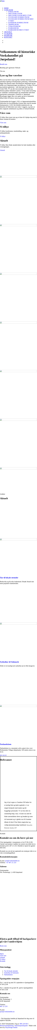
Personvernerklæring (6, 1025)
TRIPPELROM (13, 24)
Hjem (2, 954)
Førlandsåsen (5, 744)
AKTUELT (8, 32)
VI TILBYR (8, 33)
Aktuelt (2, 957)
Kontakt (2, 961)
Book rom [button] (3, 946)
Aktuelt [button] (2, 150)
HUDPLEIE (8, 35)
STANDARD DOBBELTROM (18, 17)
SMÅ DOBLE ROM (15, 13)
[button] (18, 540)
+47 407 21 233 (11, 862)
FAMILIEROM (13, 28)
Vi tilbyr (2, 959)
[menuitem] (20, 8)
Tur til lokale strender (9, 578)
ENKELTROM (13, 12)
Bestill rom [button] (3, 64)
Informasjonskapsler (21, 1025)
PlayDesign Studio (11, 1027)
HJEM (6, 8)
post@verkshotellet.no (12, 861)
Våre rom (3, 955)
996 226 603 (24, 1024)
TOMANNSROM (14, 26)
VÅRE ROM (8, 10)
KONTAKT (8, 37)
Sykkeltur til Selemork (9, 662)
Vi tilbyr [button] (2, 136)
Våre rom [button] (3, 122)
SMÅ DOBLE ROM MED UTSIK (20, 15)
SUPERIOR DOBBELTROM (18, 22)
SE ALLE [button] (3, 755)
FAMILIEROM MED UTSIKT (18, 30)
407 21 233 (3, 1006)
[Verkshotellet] (18, 3)
